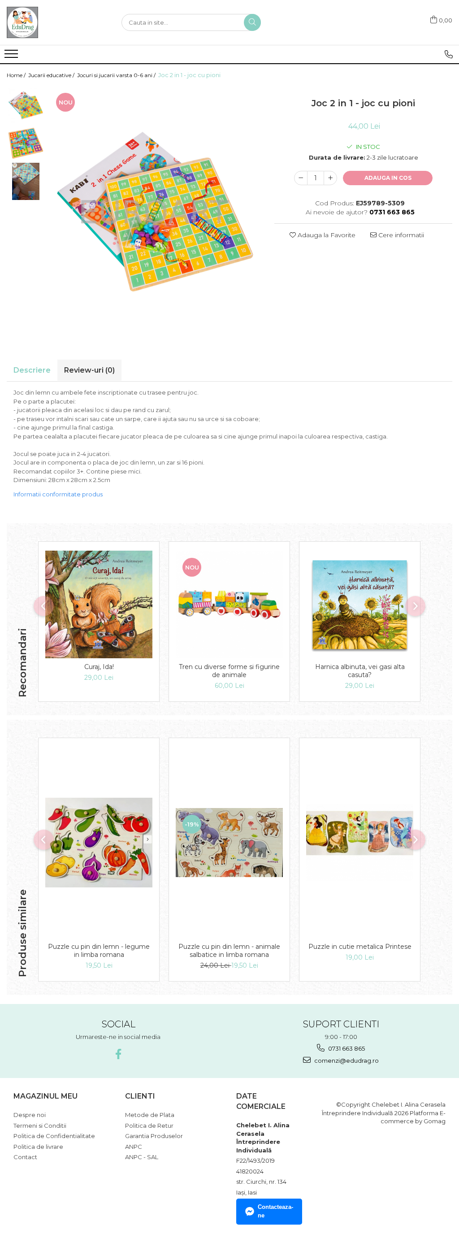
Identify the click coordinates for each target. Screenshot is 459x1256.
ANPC (133, 1146)
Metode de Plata (149, 1114)
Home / (17, 75)
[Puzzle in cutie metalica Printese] (359, 842)
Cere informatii (400, 235)
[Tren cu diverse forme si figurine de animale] (229, 604)
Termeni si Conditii (39, 1125)
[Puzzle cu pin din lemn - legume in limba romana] (98, 843)
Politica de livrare (38, 1146)
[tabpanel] (155, 211)
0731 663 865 (346, 1048)
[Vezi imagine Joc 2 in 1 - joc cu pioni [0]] (25, 105)
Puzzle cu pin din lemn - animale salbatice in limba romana (229, 951)
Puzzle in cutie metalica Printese (359, 947)
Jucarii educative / (52, 75)
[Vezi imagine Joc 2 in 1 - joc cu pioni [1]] (25, 143)
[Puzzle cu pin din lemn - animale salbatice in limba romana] (229, 843)
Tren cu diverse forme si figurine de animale (229, 671)
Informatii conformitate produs (58, 494)
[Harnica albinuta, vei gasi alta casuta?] (359, 604)
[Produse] (12, 56)
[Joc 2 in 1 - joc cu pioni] (155, 211)
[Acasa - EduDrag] (51, 22)
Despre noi (29, 1114)
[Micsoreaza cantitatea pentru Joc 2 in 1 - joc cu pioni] (300, 178)
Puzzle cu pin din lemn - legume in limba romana (99, 951)
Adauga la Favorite (325, 235)
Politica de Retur (149, 1125)
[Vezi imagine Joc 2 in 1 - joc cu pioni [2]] (25, 181)
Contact (25, 1156)
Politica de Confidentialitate (54, 1135)
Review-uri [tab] (89, 370)
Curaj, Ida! (99, 667)
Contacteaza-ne (275, 1211)
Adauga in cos (387, 177)
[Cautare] (252, 22)
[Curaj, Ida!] (98, 604)
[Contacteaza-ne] (448, 54)
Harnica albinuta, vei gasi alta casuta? (360, 671)
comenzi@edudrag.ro (346, 1060)
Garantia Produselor (154, 1135)
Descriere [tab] (32, 370)
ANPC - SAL (141, 1156)
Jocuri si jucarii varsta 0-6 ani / (117, 75)
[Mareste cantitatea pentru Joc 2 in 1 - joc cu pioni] (330, 178)
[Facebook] (118, 1054)
